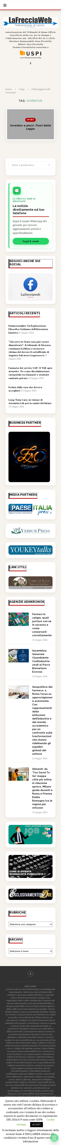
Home (8, 89)
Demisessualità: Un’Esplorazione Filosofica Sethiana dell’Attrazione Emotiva (28, 329)
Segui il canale (31, 241)
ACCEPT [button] (36, 1124)
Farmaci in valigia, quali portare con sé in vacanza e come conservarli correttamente (42, 625)
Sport (30, 120)
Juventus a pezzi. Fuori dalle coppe (30, 127)
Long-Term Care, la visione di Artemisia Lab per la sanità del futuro (30, 401)
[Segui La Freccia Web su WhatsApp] (54, 1138)
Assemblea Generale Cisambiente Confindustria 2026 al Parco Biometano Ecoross (41, 661)
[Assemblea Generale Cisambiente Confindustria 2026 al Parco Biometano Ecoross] (18, 655)
